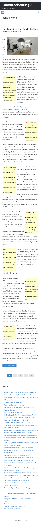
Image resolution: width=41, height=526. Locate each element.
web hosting (3, 54)
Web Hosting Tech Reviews (13, 402)
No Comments (27, 26)
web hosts (24, 167)
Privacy (6, 496)
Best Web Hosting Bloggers (13, 412)
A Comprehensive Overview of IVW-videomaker (20, 493)
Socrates (24, 520)
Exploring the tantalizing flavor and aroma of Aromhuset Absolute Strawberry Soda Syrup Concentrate (18, 450)
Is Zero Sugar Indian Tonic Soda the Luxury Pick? (20, 415)
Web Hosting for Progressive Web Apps (17, 488)
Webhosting (17, 26)
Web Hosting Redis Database (14, 405)
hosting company (23, 107)
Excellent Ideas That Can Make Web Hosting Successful (20, 30)
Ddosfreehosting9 (17, 4)
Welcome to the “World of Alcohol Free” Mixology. (20, 473)
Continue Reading (9, 365)
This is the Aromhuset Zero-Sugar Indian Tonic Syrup (21, 475)
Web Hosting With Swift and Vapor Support (18, 422)
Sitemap (7, 504)
